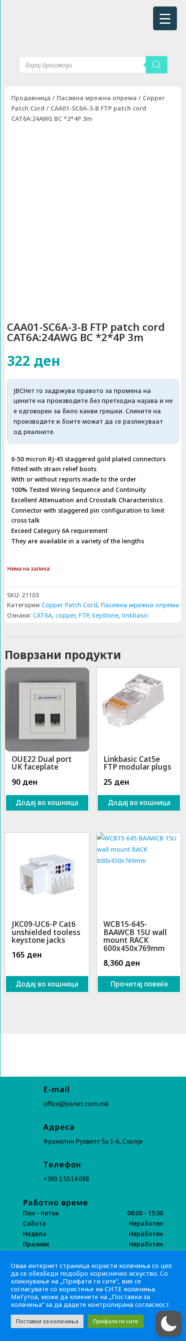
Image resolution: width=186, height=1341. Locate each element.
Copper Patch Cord (69, 605)
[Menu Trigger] (165, 18)
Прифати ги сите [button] (115, 1321)
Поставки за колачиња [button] (47, 1321)
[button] (169, 1324)
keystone (105, 615)
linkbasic (135, 615)
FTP (84, 615)
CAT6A (42, 615)
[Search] (156, 64)
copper (65, 615)
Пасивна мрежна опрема (97, 98)
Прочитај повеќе (139, 984)
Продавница (31, 98)
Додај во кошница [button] (47, 802)
